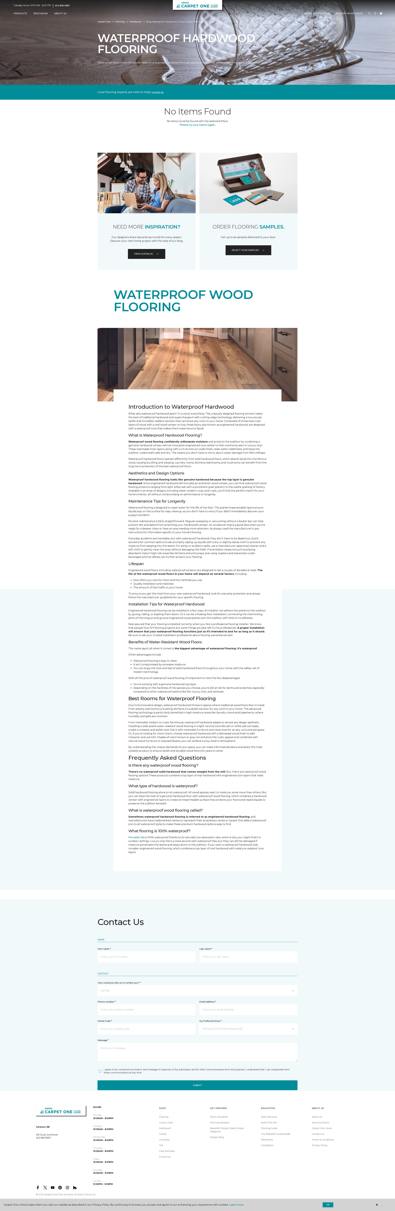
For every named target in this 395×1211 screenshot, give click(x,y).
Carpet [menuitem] (163, 1134)
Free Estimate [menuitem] (167, 1151)
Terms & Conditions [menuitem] (323, 1139)
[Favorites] (375, 13)
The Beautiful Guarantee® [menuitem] (275, 1134)
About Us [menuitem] (317, 1116)
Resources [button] (40, 13)
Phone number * (107, 1002)
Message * (103, 1040)
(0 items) (381, 13)
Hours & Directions (316, 13)
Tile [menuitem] (161, 1145)
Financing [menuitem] (164, 1156)
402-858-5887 (62, 5)
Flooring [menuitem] (163, 1116)
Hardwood (135, 21)
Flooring (120, 21)
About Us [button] (60, 13)
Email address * (207, 1002)
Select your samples (245, 250)
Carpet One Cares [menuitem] (322, 1128)
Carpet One (104, 21)
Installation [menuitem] (267, 1145)
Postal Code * (105, 1021)
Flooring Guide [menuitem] (269, 1128)
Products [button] (20, 13)
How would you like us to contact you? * (119, 983)
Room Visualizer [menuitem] (219, 1116)
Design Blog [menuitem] (217, 1137)
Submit (197, 1085)
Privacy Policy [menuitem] (319, 1145)
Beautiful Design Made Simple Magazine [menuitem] (227, 1130)
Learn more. (236, 1204)
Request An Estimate (349, 13)
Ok (328, 1204)
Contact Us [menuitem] (318, 1134)
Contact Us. (158, 92)
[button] (369, 13)
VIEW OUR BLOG (143, 253)
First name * (104, 949)
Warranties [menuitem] (267, 1139)
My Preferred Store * (210, 1021)
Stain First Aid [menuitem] (268, 1122)
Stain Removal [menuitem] (269, 1116)
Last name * (205, 949)
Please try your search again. (197, 124)
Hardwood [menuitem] (165, 1128)
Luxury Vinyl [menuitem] (166, 1122)
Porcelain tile (136, 837)
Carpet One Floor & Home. (59, 1194)
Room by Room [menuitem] (320, 1122)
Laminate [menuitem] (164, 1139)
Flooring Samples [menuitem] (219, 1122)
